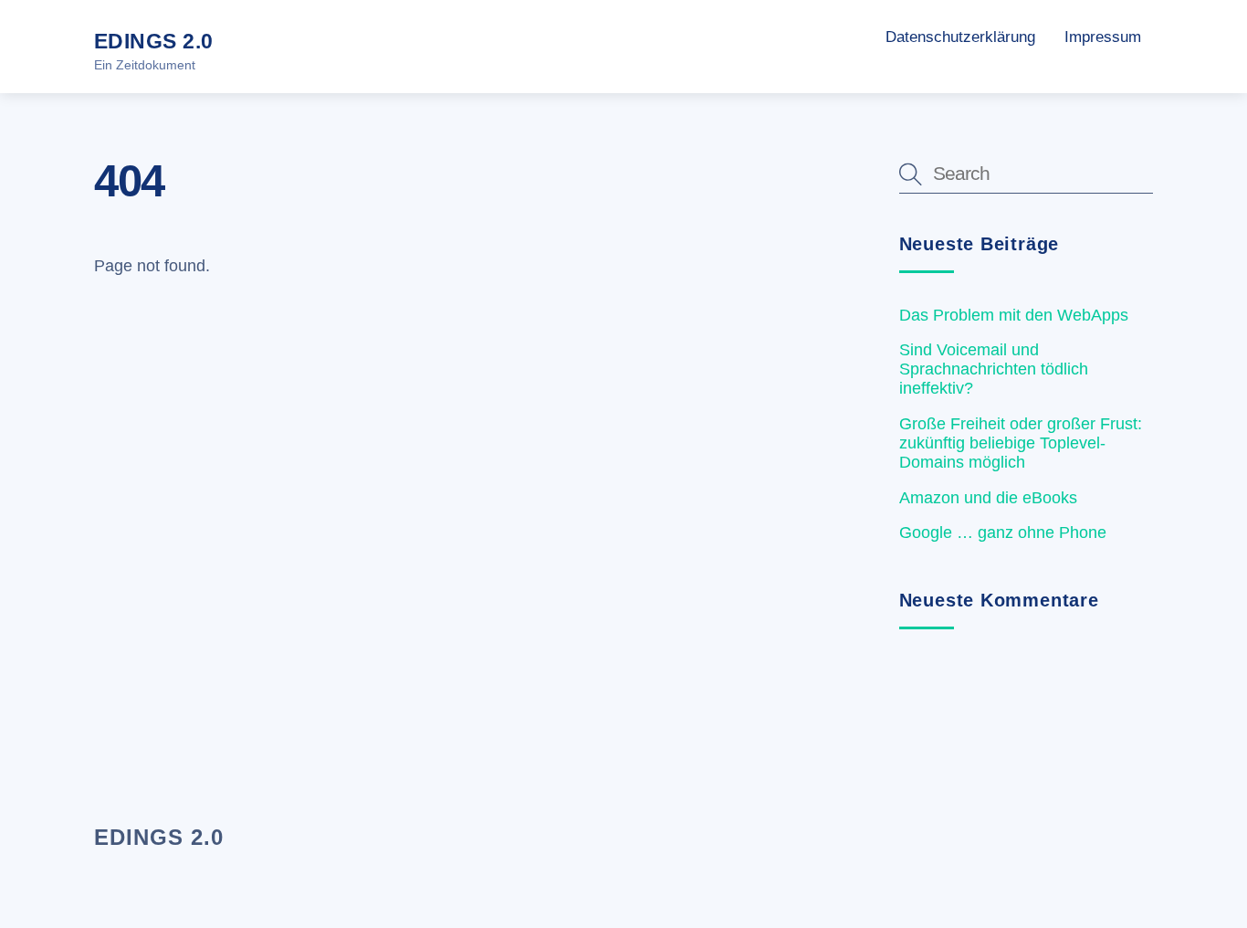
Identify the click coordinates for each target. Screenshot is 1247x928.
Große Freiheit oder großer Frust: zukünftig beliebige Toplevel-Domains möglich (1020, 443)
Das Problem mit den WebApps (1013, 315)
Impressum (1102, 37)
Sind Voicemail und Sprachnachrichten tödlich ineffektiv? (993, 369)
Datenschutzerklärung (960, 37)
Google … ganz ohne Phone (1002, 532)
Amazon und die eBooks (988, 498)
